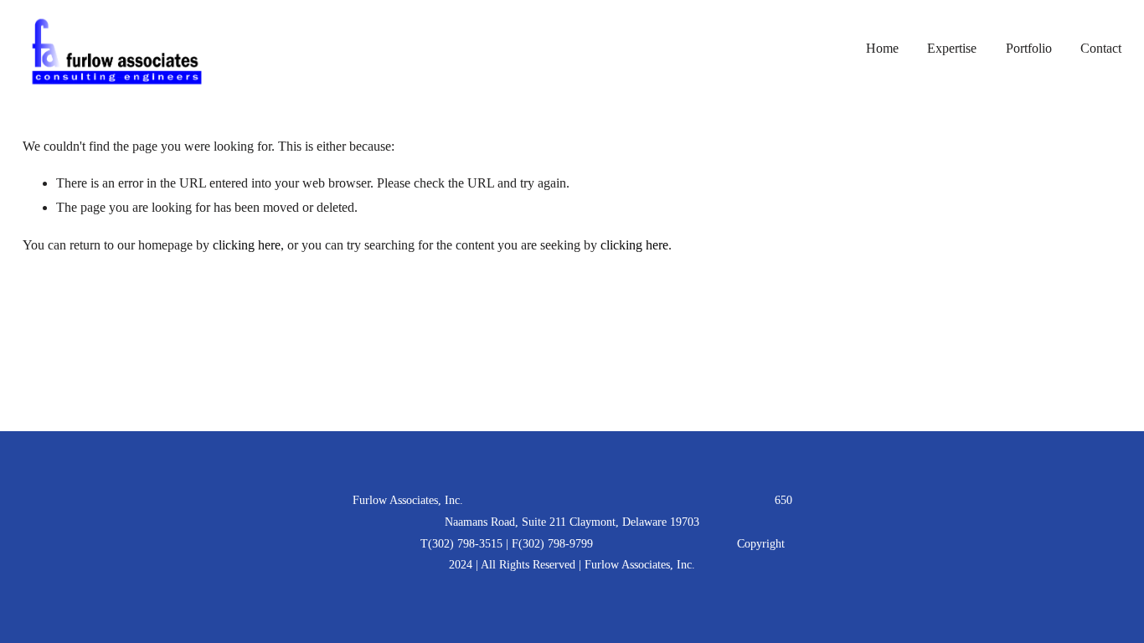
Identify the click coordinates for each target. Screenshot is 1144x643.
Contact (1100, 48)
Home (882, 48)
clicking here (247, 245)
